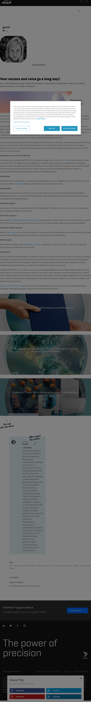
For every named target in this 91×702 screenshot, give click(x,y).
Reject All (52, 128)
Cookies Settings (21, 128)
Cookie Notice (41, 119)
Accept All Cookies (69, 128)
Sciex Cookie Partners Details (22, 122)
